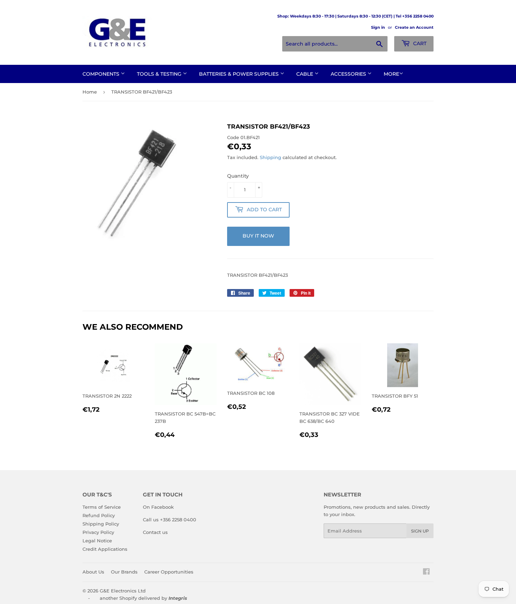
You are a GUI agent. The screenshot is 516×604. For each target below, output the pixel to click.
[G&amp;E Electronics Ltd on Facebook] (426, 572)
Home (89, 92)
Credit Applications (104, 549)
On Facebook (158, 507)
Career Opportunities (168, 572)
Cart (419, 43)
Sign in (378, 27)
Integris (177, 598)
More (391, 74)
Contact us (155, 532)
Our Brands (124, 572)
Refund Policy (98, 515)
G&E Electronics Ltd (123, 590)
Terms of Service (101, 507)
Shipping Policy (100, 524)
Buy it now (258, 236)
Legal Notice (97, 540)
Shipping (270, 157)
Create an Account (414, 27)
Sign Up (420, 531)
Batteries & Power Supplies (239, 74)
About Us (93, 572)
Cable (305, 74)
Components (101, 74)
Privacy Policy (98, 532)
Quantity (238, 176)
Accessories (349, 74)
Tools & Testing (160, 74)
